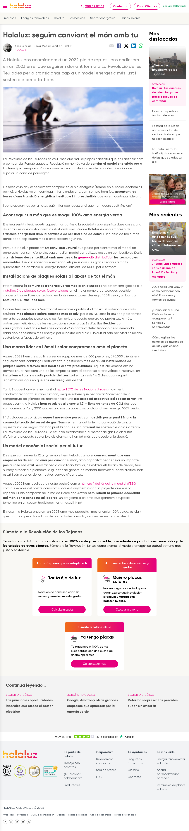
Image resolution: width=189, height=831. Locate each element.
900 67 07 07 (94, 6)
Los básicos (77, 18)
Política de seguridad (125, 814)
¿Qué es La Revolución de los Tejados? (164, 70)
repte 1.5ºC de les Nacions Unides (82, 389)
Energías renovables (35, 18)
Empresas (9, 18)
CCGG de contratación (42, 814)
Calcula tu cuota (62, 609)
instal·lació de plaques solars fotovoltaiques (35, 290)
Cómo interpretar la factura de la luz (165, 113)
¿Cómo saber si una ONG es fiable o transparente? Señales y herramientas (165, 318)
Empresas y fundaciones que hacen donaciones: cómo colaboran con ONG (167, 241)
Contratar (120, 6)
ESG (99, 777)
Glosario (133, 770)
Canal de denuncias (100, 814)
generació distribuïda (94, 257)
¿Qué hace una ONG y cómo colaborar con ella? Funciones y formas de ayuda (167, 293)
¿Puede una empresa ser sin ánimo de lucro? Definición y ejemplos (167, 270)
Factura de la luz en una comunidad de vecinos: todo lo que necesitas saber (166, 132)
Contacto (134, 777)
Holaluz (59, 18)
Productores (72, 785)
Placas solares (130, 18)
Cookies (61, 814)
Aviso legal (8, 814)
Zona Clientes (147, 6)
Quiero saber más (94, 663)
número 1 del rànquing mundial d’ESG (108, 483)
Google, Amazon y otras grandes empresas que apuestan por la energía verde (92, 706)
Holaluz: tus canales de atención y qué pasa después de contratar (166, 94)
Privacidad (22, 814)
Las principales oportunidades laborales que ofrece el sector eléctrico (29, 706)
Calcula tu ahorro (127, 609)
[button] (5, 6)
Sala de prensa (106, 770)
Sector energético (103, 18)
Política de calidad (77, 814)
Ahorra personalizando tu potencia (169, 774)
